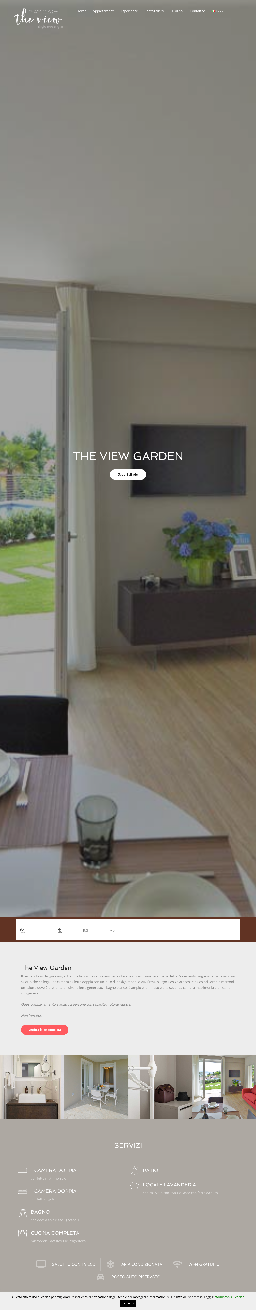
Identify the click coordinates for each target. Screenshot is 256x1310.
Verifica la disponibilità (44, 1030)
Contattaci (198, 11)
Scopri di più (128, 474)
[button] (4, 1086)
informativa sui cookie (229, 1297)
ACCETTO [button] (128, 1303)
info (230, 929)
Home (81, 11)
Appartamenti (103, 11)
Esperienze (129, 11)
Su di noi (176, 11)
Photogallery (154, 11)
